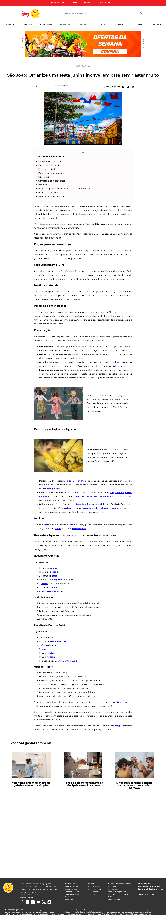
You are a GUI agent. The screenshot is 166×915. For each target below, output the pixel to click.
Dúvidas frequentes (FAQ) (118, 894)
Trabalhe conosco (72, 892)
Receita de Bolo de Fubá (51, 196)
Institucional (9, 24)
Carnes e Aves (46, 24)
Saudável (138, 24)
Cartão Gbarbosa (57, 2)
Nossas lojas (70, 899)
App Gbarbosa (93, 892)
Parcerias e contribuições (51, 173)
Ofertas (74, 2)
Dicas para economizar (49, 161)
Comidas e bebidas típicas (51, 181)
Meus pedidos (113, 886)
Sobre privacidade (72, 894)
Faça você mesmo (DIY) (50, 165)
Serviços (86, 2)
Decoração (43, 177)
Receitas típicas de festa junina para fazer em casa (64, 188)
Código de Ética (94, 889)
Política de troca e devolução (119, 897)
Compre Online (103, 2)
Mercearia (157, 24)
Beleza (120, 24)
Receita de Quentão (48, 192)
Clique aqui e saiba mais (29, 895)
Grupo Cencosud (72, 889)
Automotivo (65, 24)
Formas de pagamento (117, 892)
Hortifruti (101, 24)
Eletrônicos (27, 24)
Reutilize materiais (47, 169)
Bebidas (83, 24)
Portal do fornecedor (73, 897)
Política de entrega (115, 899)
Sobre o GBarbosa (72, 886)
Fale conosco (113, 889)
